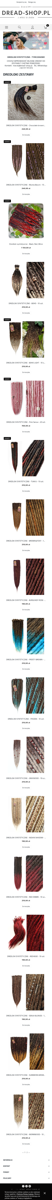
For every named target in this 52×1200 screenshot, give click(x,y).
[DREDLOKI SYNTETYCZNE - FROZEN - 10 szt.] (26, 695)
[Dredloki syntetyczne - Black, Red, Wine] (26, 221)
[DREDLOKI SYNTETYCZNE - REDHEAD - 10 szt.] (26, 933)
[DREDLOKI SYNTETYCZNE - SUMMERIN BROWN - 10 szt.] (26, 1051)
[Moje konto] (32, 27)
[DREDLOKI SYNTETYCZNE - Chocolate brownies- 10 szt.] (26, 102)
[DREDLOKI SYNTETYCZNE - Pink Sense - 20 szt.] (26, 399)
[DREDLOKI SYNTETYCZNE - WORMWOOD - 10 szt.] (26, 1111)
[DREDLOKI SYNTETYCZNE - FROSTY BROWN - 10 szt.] (26, 636)
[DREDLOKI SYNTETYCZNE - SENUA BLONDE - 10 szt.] (26, 992)
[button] (6, 27)
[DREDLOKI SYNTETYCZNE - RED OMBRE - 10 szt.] (26, 873)
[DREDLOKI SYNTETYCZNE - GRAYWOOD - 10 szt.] (26, 755)
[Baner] (26, 40)
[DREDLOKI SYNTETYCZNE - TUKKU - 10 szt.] (26, 458)
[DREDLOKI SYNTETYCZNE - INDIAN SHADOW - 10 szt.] (26, 814)
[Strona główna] (26, 12)
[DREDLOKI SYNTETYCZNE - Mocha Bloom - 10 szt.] (26, 161)
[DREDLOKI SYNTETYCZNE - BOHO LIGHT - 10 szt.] (26, 339)
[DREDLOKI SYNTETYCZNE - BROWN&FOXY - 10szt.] (26, 517)
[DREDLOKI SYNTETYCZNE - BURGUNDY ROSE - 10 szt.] (26, 577)
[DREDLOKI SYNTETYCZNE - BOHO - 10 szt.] (26, 280)
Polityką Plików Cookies (25, 1194)
